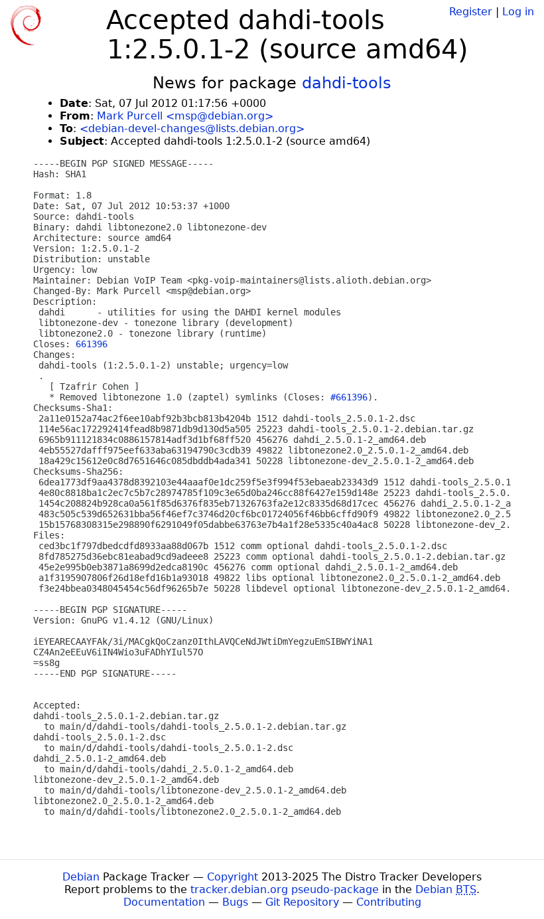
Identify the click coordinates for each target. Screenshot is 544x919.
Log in (518, 11)
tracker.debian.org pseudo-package (284, 889)
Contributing (388, 902)
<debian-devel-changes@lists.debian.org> (192, 128)
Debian (81, 877)
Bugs (235, 902)
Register (470, 11)
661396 (91, 344)
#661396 (349, 397)
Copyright (232, 877)
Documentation (164, 902)
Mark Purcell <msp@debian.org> (185, 116)
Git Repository (302, 902)
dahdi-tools (346, 83)
